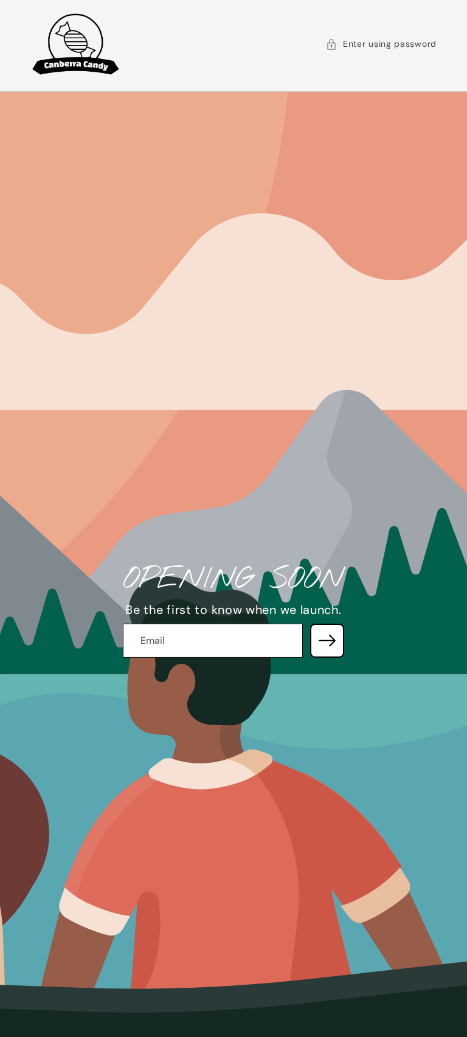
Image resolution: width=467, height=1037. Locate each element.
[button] (381, 44)
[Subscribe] (327, 641)
